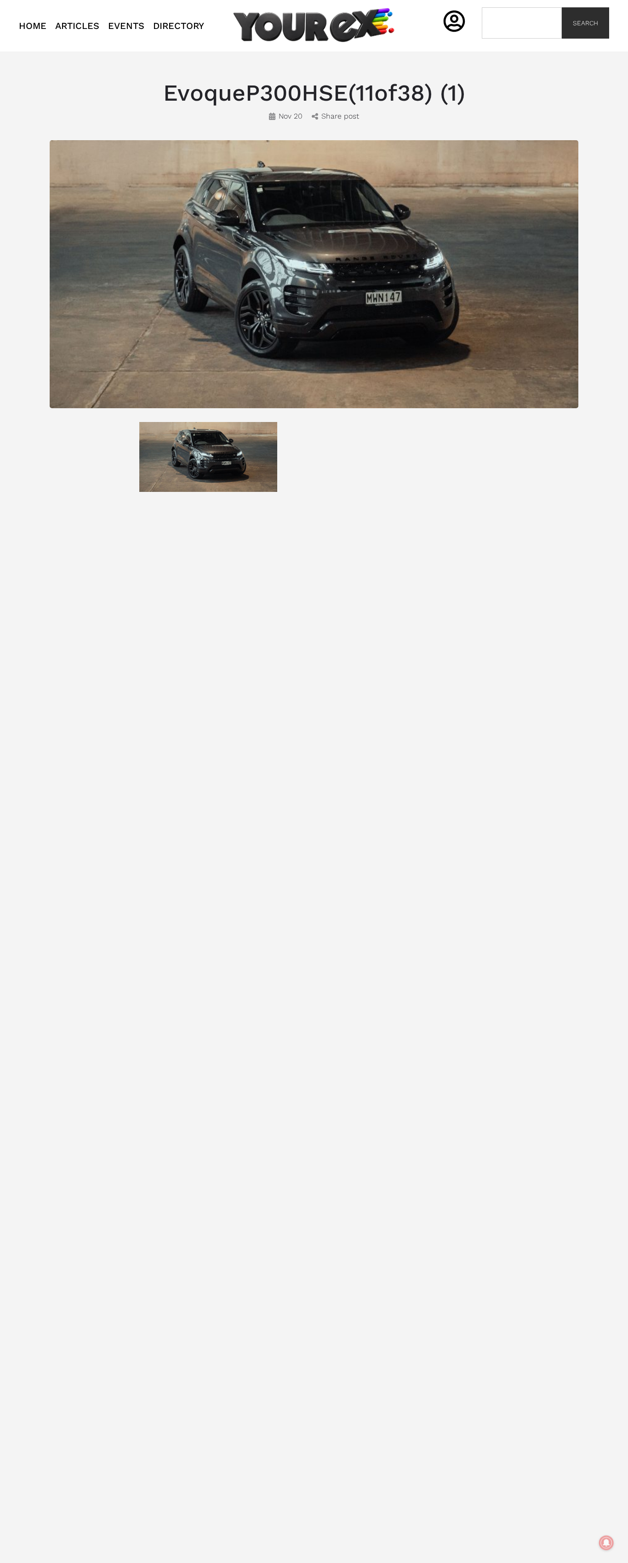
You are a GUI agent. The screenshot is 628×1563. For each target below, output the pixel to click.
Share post (340, 116)
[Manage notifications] (606, 1542)
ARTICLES (77, 25)
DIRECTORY (178, 25)
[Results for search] (522, 44)
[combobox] (522, 23)
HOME (32, 25)
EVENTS (126, 25)
